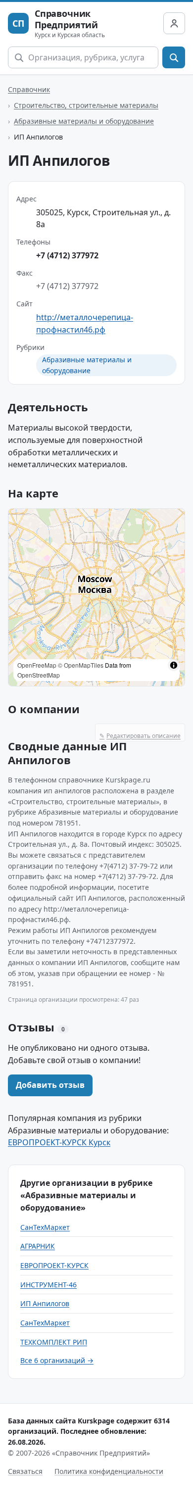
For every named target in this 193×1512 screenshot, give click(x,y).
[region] (96, 597)
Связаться (25, 1471)
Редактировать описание (140, 736)
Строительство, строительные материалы (86, 105)
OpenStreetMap (38, 675)
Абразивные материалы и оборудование (84, 121)
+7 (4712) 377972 (67, 255)
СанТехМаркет (45, 1227)
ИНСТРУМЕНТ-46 (48, 1284)
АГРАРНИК (37, 1246)
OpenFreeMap (36, 665)
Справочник (29, 89)
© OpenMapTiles (80, 665)
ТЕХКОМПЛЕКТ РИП (53, 1342)
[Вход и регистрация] (174, 23)
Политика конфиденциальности (108, 1471)
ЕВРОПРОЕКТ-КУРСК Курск (59, 1142)
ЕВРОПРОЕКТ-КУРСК (54, 1265)
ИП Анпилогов (44, 1303)
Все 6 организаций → (57, 1360)
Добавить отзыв (50, 1084)
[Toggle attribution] (174, 665)
